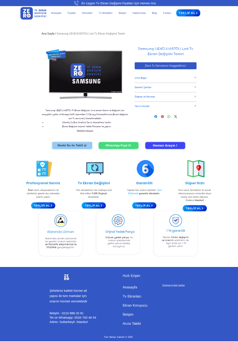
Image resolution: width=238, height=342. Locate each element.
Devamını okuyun (85, 130)
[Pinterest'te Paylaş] (162, 116)
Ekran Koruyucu (135, 305)
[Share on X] (176, 116)
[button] (72, 13)
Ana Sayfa (47, 33)
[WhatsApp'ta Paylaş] (169, 116)
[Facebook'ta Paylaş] (156, 116)
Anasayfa (130, 287)
